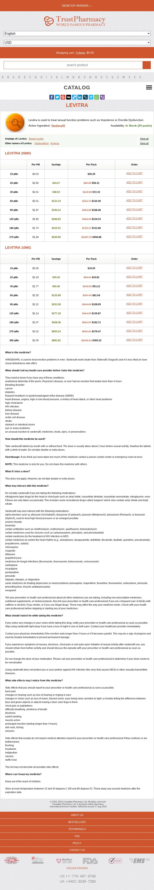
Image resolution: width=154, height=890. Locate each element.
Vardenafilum (41, 143)
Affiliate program (77, 868)
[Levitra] (15, 123)
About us (77, 815)
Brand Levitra (36, 138)
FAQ (77, 836)
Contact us (77, 850)
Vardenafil (58, 125)
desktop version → (77, 5)
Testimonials (77, 829)
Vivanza (54, 143)
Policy (77, 843)
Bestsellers (77, 822)
